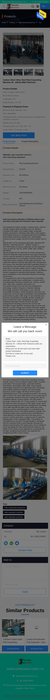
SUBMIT (25, 373)
